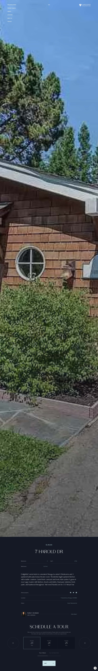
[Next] (85, 643)
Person (42, 653)
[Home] (85, 5)
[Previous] (13, 643)
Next (45, 663)
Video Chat (54, 653)
